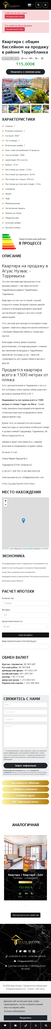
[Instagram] (29, 951)
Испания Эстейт (10, 452)
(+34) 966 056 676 (37, 956)
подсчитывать (26, 635)
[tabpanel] (25, 869)
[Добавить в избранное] (25, 869)
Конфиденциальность (16, 989)
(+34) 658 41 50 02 (18, 956)
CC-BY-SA (44, 548)
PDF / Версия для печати (25, 801)
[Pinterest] (34, 951)
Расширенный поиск (15, 16)
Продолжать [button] (25, 1018)
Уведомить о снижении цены (25, 71)
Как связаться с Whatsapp (25, 783)
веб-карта (40, 989)
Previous (5, 90)
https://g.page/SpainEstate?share (18, 483)
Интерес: (6, 609)
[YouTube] (25, 951)
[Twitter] (20, 951)
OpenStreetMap (27, 548)
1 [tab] (25, 906)
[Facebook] (16, 951)
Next (45, 90)
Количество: (8, 598)
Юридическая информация (35, 985)
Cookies (30, 989)
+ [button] (5, 500)
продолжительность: (12, 621)
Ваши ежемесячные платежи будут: (19, 641)
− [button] (5, 504)
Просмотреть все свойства (25, 915)
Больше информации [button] (14, 1011)
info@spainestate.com (27, 961)
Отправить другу (25, 795)
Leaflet (11, 548)
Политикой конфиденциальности (15, 755)
